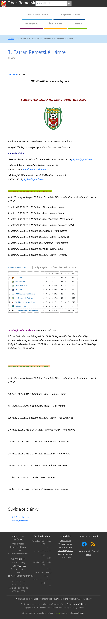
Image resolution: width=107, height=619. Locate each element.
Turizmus (77, 24)
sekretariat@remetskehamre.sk (21, 576)
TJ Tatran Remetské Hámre (25, 302)
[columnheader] (9, 273)
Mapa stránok (84, 551)
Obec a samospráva (37, 14)
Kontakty (87, 599)
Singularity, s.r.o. (78, 613)
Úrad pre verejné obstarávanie (65, 556)
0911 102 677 (20, 559)
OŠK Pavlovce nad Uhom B (25, 294)
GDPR (79, 599)
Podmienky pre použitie (50, 599)
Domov (11, 38)
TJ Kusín (19, 278)
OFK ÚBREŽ (20, 290)
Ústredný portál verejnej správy (65, 546)
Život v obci (55, 24)
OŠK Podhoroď (21, 306)
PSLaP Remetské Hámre (20, 517)
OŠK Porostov (20, 282)
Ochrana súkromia (68, 599)
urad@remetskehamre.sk (35, 169)
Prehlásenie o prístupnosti (27, 599)
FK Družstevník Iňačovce (24, 298)
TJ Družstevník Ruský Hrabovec (27, 310)
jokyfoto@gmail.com (82, 159)
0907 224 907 (20, 566)
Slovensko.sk (65, 540)
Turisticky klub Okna (19, 520)
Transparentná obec (69, 14)
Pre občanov (31, 24)
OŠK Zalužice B (21, 286)
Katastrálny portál (65, 550)
